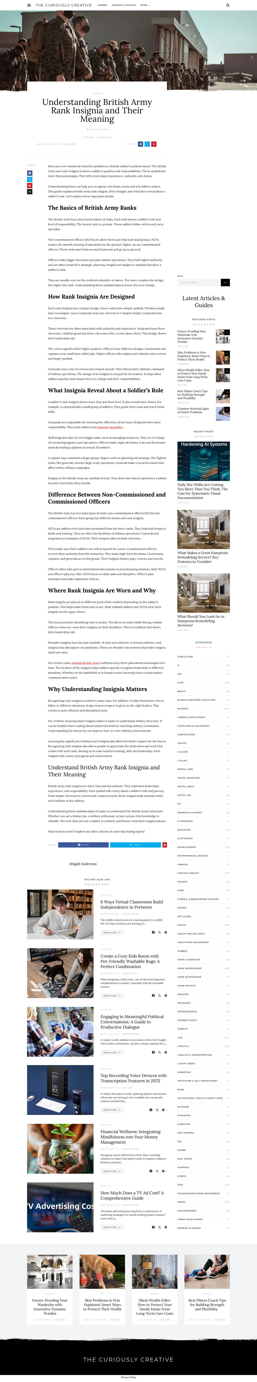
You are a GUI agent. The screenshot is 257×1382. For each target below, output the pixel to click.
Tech (180, 1184)
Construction (186, 734)
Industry (183, 994)
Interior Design (187, 1011)
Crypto (181, 743)
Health (181, 925)
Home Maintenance (189, 977)
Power (181, 1150)
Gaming (182, 907)
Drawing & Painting (124, 5)
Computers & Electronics (193, 726)
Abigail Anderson (51, 144)
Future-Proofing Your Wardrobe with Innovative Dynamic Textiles (191, 336)
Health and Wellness (191, 934)
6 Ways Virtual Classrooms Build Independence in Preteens (132, 904)
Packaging (184, 1115)
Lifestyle (183, 1046)
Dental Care (185, 769)
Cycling (182, 760)
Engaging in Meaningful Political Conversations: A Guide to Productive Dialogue (132, 1022)
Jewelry (182, 1029)
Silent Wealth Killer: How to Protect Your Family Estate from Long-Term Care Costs (193, 375)
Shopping (183, 1167)
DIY (179, 804)
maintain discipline (110, 427)
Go (225, 282)
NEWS (180, 1089)
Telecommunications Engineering (198, 1193)
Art (179, 674)
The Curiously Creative (64, 5)
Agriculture (185, 656)
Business (97, 93)
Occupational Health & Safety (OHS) (200, 1098)
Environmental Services (192, 856)
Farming (182, 864)
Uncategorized (187, 1211)
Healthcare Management (193, 942)
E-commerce (185, 821)
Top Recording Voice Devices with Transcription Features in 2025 (134, 1078)
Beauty (181, 691)
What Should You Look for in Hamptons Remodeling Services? (200, 620)
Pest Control (185, 1133)
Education (184, 830)
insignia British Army (85, 663)
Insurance (184, 1003)
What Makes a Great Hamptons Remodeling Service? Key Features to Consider (202, 557)
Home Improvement (189, 968)
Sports (181, 1176)
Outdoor (183, 1107)
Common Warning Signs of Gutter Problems (193, 410)
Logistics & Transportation (194, 1055)
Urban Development (190, 1219)
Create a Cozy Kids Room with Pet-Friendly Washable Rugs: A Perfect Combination (130, 961)
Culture (182, 752)
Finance (182, 882)
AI (178, 665)
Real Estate (184, 1159)
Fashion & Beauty (188, 873)
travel (181, 1202)
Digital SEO (184, 795)
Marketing (184, 1072)
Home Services (186, 985)
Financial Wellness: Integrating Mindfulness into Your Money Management (130, 1137)
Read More (110, 932)
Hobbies (103, 5)
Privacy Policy (128, 1377)
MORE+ (144, 5)
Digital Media (185, 786)
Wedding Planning (189, 1228)
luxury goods (186, 1063)
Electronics (185, 838)
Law (180, 1037)
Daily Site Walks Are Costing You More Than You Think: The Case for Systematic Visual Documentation (202, 491)
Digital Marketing (188, 778)
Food (180, 890)
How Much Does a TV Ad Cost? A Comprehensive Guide (132, 1195)
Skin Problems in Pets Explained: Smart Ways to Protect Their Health (193, 356)
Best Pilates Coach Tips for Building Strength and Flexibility (192, 394)
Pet (179, 1141)
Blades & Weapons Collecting (196, 700)
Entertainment (186, 847)
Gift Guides (184, 916)
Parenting (183, 1124)
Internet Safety (187, 1020)
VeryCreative (111, 914)
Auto (180, 682)
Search (180, 276)
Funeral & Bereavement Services (198, 899)
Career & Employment (191, 717)
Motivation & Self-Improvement (197, 1081)
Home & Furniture (188, 959)
